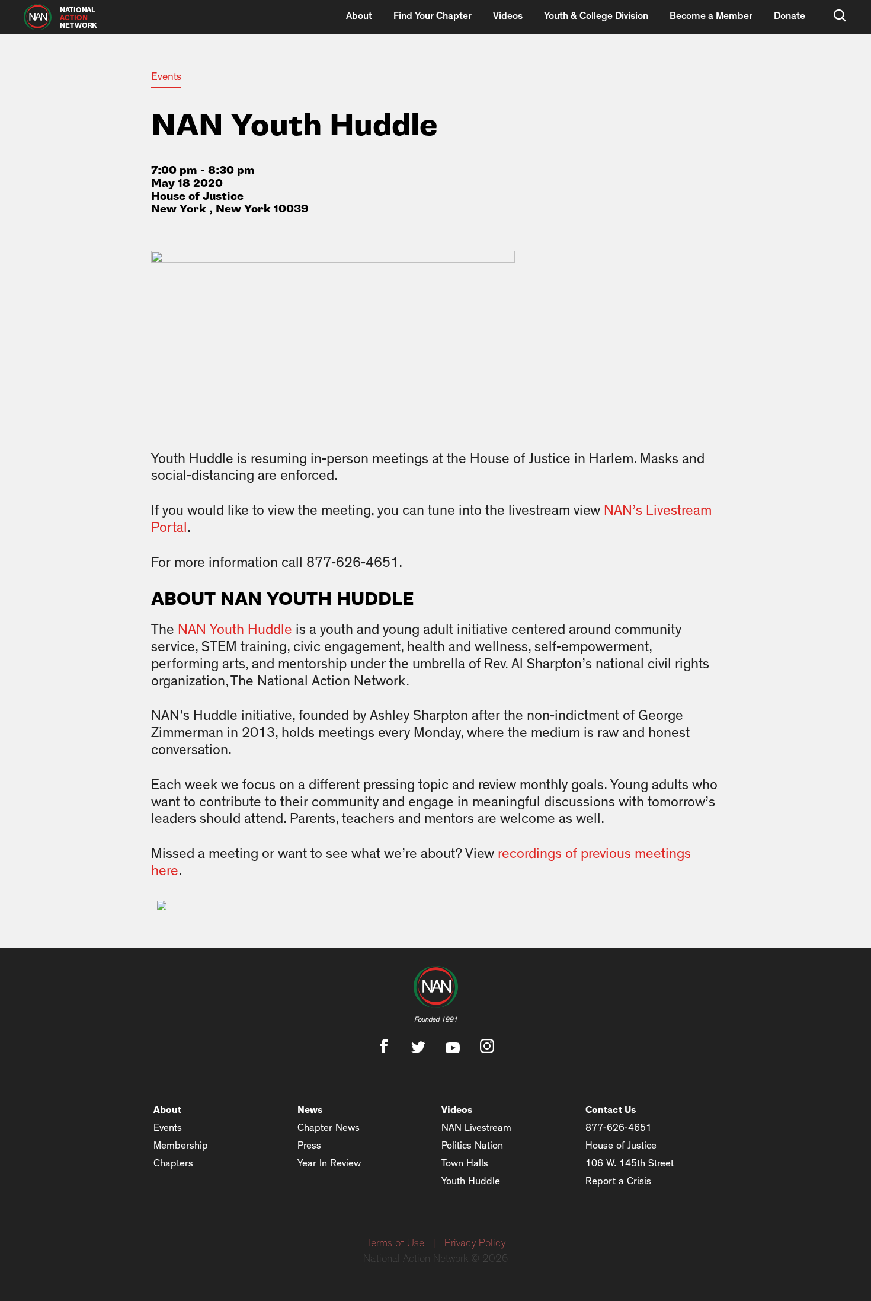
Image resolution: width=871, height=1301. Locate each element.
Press (309, 1145)
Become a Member (711, 16)
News (310, 1110)
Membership (180, 1145)
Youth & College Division (596, 16)
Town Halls (464, 1163)
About (359, 16)
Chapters (173, 1163)
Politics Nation (472, 1145)
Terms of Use (395, 1243)
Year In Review (329, 1163)
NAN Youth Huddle (235, 630)
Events (166, 77)
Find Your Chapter (432, 16)
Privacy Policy (474, 1243)
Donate (789, 16)
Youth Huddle (470, 1181)
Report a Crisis (618, 1181)
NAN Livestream (476, 1128)
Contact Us (610, 1110)
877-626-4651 (618, 1128)
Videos (508, 16)
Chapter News (328, 1128)
